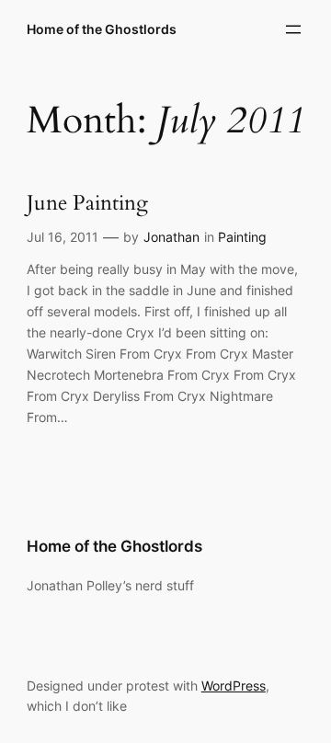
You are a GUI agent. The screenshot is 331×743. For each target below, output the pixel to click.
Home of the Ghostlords (102, 29)
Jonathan (171, 237)
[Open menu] (293, 29)
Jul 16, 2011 (62, 237)
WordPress (233, 685)
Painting (242, 237)
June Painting (87, 203)
